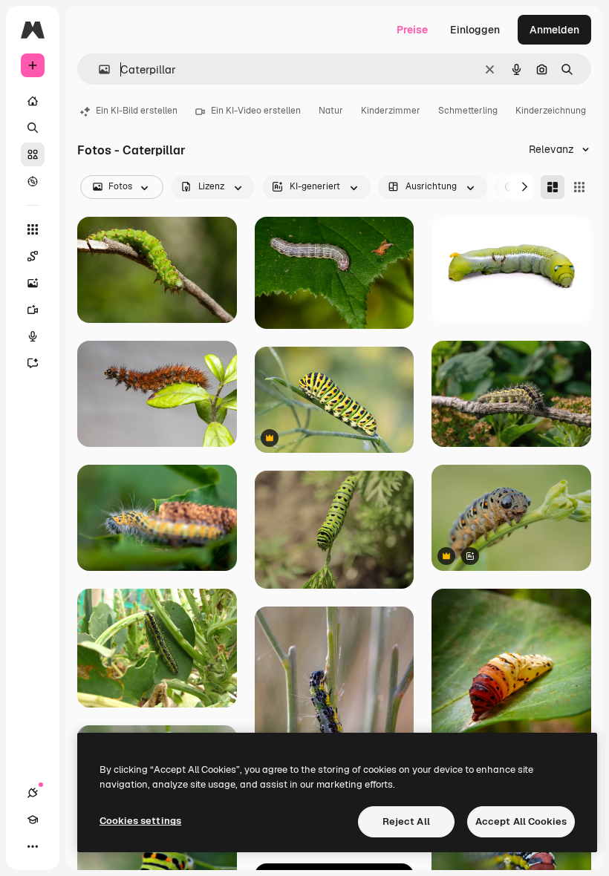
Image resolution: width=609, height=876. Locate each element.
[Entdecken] (33, 181)
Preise (412, 29)
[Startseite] (33, 101)
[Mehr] (33, 846)
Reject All (406, 821)
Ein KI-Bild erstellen (137, 111)
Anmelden (554, 29)
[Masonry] (552, 187)
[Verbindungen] (33, 793)
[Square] (579, 187)
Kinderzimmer (390, 111)
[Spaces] (33, 256)
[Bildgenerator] (33, 283)
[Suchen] (33, 128)
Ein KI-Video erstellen (256, 111)
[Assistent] (33, 363)
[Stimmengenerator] (33, 336)
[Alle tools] (33, 229)
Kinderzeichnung (550, 111)
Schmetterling (468, 111)
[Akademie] (33, 819)
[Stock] (33, 154)
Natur (331, 111)
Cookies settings (140, 820)
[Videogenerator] (33, 309)
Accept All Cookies (521, 821)
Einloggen (475, 29)
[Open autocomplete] (98, 69)
